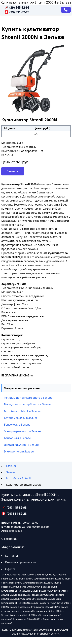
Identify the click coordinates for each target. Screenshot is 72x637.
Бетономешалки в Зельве (21, 418)
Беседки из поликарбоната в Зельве (27, 404)
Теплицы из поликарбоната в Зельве (28, 397)
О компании (9, 539)
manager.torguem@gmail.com (30, 527)
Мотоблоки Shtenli (18, 478)
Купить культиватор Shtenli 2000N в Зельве (36, 2)
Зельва (10, 472)
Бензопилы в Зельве (17, 438)
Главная (11, 466)
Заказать (13, 171)
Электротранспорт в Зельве (22, 431)
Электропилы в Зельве (19, 451)
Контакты (11, 555)
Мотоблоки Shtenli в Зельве (22, 411)
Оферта (10, 569)
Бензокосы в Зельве (17, 424)
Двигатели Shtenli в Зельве (21, 445)
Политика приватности (20, 562)
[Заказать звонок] (66, 10)
